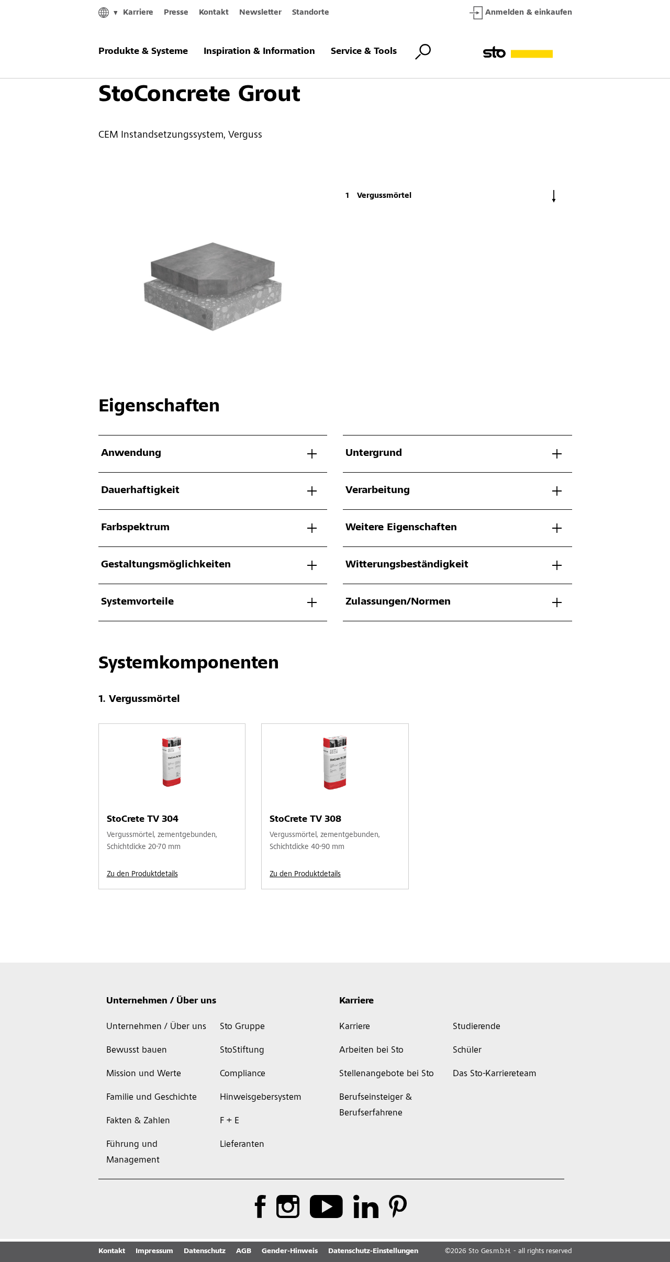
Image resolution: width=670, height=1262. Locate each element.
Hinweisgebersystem (261, 1097)
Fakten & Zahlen (138, 1121)
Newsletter (260, 13)
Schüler (467, 1050)
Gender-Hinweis (290, 1251)
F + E (229, 1121)
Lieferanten (242, 1144)
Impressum (154, 1251)
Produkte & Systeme (143, 52)
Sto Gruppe (242, 1027)
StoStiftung (242, 1050)
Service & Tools (364, 52)
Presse (176, 13)
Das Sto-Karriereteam (495, 1074)
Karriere (138, 13)
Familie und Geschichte (151, 1097)
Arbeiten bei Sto (371, 1050)
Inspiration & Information (259, 52)
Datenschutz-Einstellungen (373, 1251)
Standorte (310, 13)
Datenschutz (205, 1251)
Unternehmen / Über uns (161, 1001)
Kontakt (214, 13)
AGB (243, 1251)
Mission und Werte (143, 1074)
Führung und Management (133, 1152)
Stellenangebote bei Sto (386, 1074)
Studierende (476, 1027)
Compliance (242, 1074)
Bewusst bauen (136, 1050)
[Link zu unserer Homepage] (527, 52)
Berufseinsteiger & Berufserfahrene (375, 1105)
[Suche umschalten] (422, 51)
